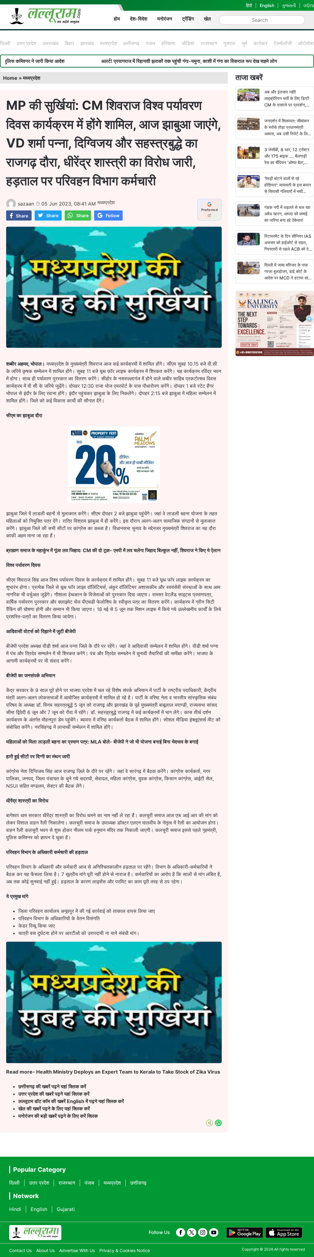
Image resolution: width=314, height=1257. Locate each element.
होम (117, 19)
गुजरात (229, 43)
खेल (207, 19)
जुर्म (244, 43)
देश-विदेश (138, 19)
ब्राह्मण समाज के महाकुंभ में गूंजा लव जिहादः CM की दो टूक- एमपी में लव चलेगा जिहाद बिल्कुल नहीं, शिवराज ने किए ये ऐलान (113, 550)
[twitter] (191, 1232)
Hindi (15, 1209)
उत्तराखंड (50, 43)
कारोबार (260, 43)
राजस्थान (209, 43)
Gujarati (66, 1209)
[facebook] (180, 1232)
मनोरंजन (164, 19)
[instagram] (202, 1232)
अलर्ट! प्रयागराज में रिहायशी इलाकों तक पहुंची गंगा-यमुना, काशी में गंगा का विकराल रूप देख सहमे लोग (141, 61)
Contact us (20, 1250)
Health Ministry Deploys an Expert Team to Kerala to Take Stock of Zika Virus (128, 1072)
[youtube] (213, 1232)
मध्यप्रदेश (108, 43)
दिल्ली (5, 43)
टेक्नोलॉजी (283, 43)
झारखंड (87, 43)
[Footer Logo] (35, 1232)
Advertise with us (77, 1250)
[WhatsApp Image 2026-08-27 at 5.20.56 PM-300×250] (114, 501)
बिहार (69, 43)
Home (10, 78)
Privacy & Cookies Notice (124, 1250)
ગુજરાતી (289, 5)
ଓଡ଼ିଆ (309, 5)
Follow (113, 215)
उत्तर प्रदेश (26, 43)
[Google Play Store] (244, 1232)
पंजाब (150, 43)
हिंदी (249, 5)
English (267, 5)
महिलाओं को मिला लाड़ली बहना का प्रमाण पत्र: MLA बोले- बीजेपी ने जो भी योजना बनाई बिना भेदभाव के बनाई (102, 742)
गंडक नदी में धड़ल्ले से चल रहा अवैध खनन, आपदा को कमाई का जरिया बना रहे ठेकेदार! (287, 214)
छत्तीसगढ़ (131, 43)
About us (45, 1250)
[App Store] (284, 1232)
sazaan (26, 204)
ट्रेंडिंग (188, 19)
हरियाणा (168, 43)
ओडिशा (188, 43)
